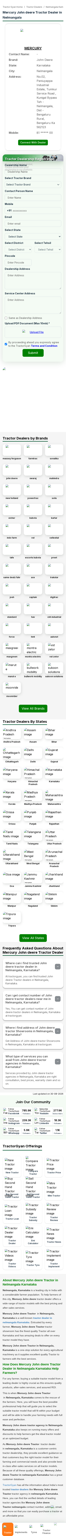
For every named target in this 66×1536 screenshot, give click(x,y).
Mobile (9, 203)
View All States (33, 938)
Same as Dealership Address (25, 317)
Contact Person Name (19, 191)
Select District (14, 242)
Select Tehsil (42, 242)
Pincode (10, 255)
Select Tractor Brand (18, 178)
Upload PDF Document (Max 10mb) (27, 323)
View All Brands (33, 708)
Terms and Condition (44, 345)
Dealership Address (17, 268)
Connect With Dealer (33, 142)
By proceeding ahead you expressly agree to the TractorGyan (33, 344)
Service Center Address (20, 293)
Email (8, 216)
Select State (13, 229)
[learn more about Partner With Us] (59, 1526)
